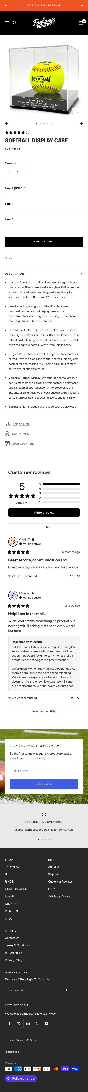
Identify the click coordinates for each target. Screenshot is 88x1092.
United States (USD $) (20, 1040)
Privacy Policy (13, 960)
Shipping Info (21, 424)
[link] (17, 132)
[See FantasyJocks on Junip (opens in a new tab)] (53, 711)
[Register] (65, 990)
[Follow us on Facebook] (9, 1023)
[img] (33, 540)
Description (14, 273)
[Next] (81, 123)
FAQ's (51, 889)
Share (8, 258)
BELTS (9, 874)
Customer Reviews (60, 881)
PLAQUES (11, 911)
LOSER (9, 896)
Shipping (53, 874)
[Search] (14, 23)
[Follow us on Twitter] (18, 1023)
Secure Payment (23, 443)
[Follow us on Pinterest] (37, 1023)
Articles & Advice (59, 896)
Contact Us (12, 938)
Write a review (44, 512)
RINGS (9, 881)
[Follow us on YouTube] (46, 1023)
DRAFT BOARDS (16, 889)
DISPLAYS (11, 904)
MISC (8, 918)
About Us (54, 867)
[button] (59, 484)
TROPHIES (12, 867)
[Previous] (6, 123)
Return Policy (20, 434)
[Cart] (81, 23)
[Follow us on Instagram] (28, 1023)
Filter (46, 527)
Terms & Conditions (18, 945)
